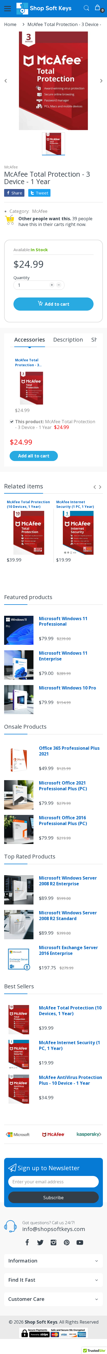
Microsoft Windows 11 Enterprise (63, 656)
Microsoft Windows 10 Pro (67, 688)
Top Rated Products (29, 856)
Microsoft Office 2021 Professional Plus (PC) (63, 786)
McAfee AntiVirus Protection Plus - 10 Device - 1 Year (70, 1080)
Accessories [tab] (29, 339)
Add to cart (57, 304)
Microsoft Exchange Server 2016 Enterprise (68, 950)
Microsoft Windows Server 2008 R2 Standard (68, 915)
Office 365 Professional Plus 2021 (69, 751)
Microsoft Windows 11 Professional (63, 621)
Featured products (28, 597)
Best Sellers (19, 986)
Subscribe (53, 1198)
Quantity (21, 277)
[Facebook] (27, 1244)
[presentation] (94, 487)
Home (10, 24)
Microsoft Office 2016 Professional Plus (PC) (63, 820)
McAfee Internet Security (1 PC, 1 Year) (75, 504)
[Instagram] (53, 1244)
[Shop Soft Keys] (43, 9)
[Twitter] (40, 1244)
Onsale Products (25, 726)
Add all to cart (33, 456)
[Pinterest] (66, 1244)
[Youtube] (80, 1244)
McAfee (11, 167)
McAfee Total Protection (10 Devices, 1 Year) (28, 504)
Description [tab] (68, 339)
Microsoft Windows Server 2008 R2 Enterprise (68, 881)
